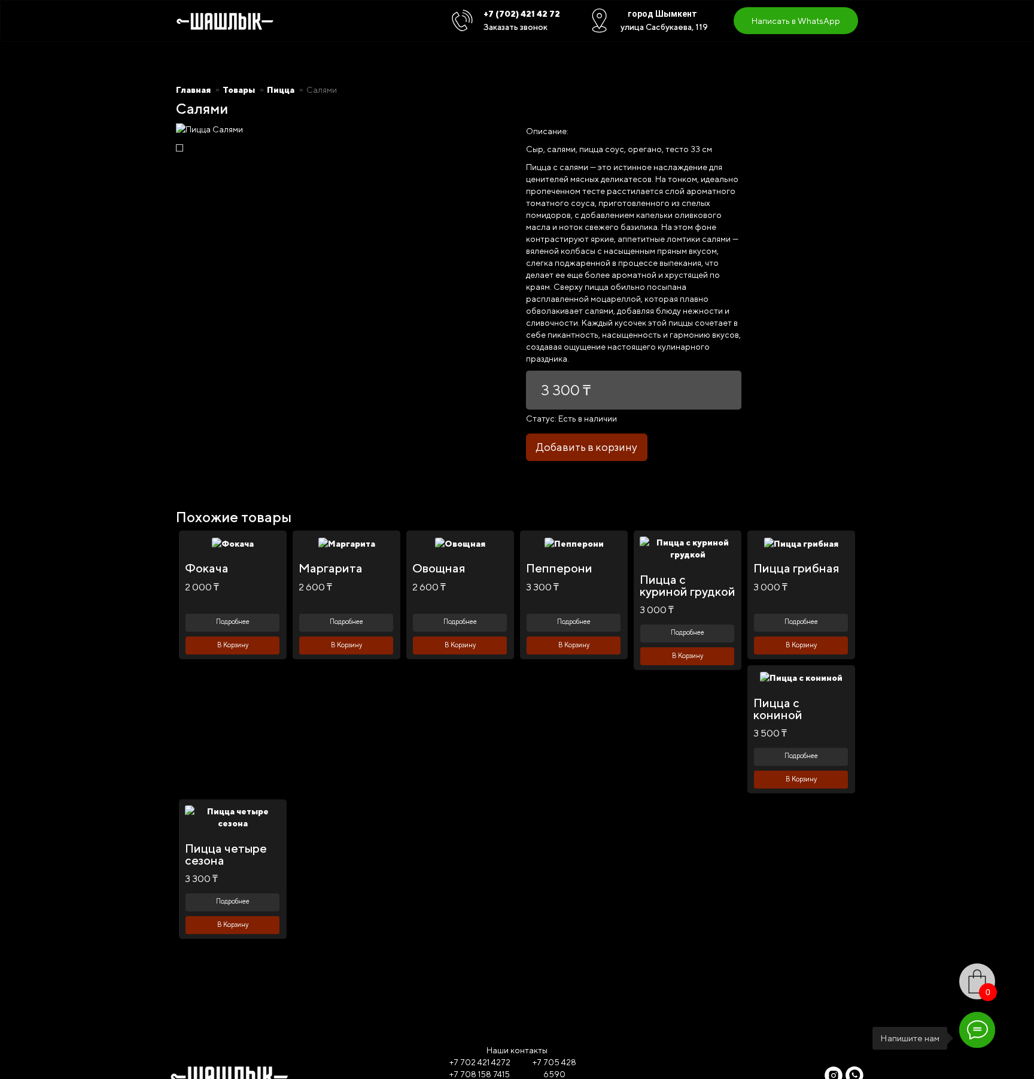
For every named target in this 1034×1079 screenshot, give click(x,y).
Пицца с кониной (777, 709)
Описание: (547, 131)
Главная (193, 90)
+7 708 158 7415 (479, 1074)
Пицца (280, 90)
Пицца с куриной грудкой (687, 585)
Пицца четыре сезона (226, 854)
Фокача (207, 568)
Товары (239, 90)
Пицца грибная (796, 568)
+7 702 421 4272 (479, 1062)
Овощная (439, 568)
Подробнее (233, 621)
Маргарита (331, 568)
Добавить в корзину (586, 447)
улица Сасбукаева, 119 (664, 27)
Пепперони (559, 568)
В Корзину (232, 644)
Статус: (541, 418)
